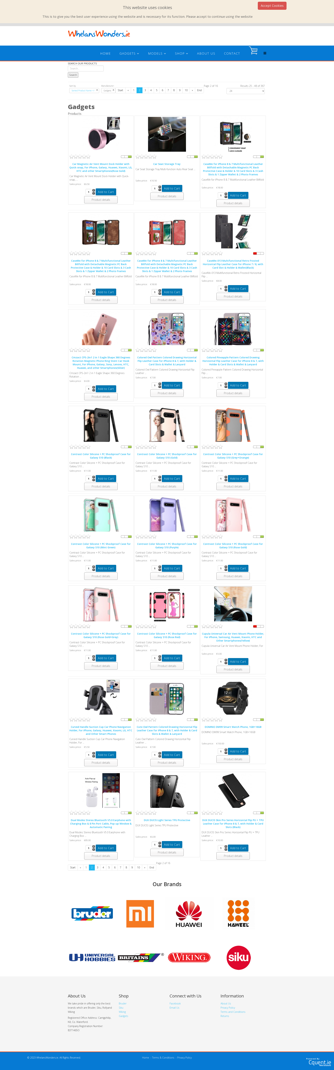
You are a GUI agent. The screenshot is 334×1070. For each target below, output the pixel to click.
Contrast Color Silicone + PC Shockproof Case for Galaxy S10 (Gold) (167, 455)
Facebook (175, 1003)
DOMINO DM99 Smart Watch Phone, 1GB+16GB (233, 727)
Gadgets (128, 53)
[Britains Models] (141, 957)
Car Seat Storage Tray (167, 164)
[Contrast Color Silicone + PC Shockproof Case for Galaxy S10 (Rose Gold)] (233, 516)
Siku (121, 1007)
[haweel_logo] (141, 913)
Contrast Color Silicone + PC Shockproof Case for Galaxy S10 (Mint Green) (101, 545)
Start (120, 90)
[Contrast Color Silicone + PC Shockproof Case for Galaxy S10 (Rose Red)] (167, 605)
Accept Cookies (272, 5)
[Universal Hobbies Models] (92, 957)
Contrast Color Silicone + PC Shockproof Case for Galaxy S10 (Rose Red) (167, 635)
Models (155, 53)
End (199, 90)
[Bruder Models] (92, 913)
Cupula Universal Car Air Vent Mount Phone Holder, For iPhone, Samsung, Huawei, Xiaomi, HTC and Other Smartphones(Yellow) (233, 637)
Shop (180, 53)
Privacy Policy (228, 1007)
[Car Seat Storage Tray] (167, 136)
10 (186, 90)
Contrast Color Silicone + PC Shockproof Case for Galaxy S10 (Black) (101, 455)
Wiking (122, 1011)
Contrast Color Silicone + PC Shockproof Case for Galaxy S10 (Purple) (167, 545)
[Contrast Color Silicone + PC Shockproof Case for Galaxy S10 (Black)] (100, 426)
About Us (206, 53)
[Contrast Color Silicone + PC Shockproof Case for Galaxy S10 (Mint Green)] (100, 516)
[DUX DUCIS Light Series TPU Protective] (167, 792)
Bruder (122, 1003)
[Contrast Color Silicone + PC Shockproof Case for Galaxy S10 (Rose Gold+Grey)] (100, 605)
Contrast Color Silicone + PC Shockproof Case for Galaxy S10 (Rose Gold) (233, 545)
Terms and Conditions (233, 1011)
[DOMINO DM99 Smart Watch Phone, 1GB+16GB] (233, 699)
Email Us (174, 1007)
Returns (225, 1016)
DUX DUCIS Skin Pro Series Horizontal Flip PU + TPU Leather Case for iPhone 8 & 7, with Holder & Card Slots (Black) (233, 823)
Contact (232, 53)
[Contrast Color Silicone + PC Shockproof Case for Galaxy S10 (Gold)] (167, 426)
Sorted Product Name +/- (83, 90)
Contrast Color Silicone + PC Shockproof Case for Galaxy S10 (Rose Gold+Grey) (101, 635)
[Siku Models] (238, 957)
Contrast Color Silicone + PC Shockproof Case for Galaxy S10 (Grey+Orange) (233, 455)
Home (105, 53)
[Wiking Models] (189, 957)
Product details (101, 200)
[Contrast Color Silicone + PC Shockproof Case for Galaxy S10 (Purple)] (167, 516)
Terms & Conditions (163, 1057)
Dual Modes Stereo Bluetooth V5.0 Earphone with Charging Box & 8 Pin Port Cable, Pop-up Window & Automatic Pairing (101, 823)
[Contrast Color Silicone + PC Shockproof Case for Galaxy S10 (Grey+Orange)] (233, 426)
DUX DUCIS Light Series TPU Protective (167, 820)
